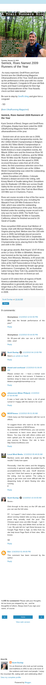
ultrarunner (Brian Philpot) (18, 393)
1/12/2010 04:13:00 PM (32, 352)
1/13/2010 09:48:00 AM (33, 454)
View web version (23, 622)
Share (6, 303)
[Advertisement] (23, 7)
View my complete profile (11, 677)
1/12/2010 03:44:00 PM (28, 335)
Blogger (28, 682)
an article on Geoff (20, 356)
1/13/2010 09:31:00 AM (28, 413)
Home (23, 617)
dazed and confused (16, 368)
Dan (9, 552)
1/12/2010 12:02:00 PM (28, 317)
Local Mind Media (15, 454)
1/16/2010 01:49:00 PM (21, 552)
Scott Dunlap (13, 352)
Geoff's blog (23, 96)
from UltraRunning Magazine (15, 109)
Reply (9, 327)
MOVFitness (12, 413)
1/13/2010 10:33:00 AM (32, 498)
